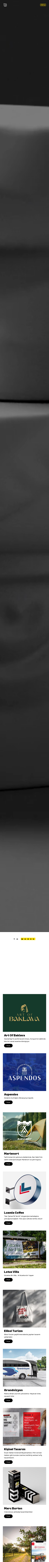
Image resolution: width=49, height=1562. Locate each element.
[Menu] (43, 5)
